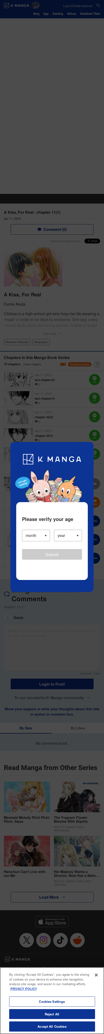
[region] (52, 1000)
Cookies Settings (52, 1001)
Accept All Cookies (51, 1026)
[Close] (96, 975)
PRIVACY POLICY (23, 988)
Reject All (52, 1014)
